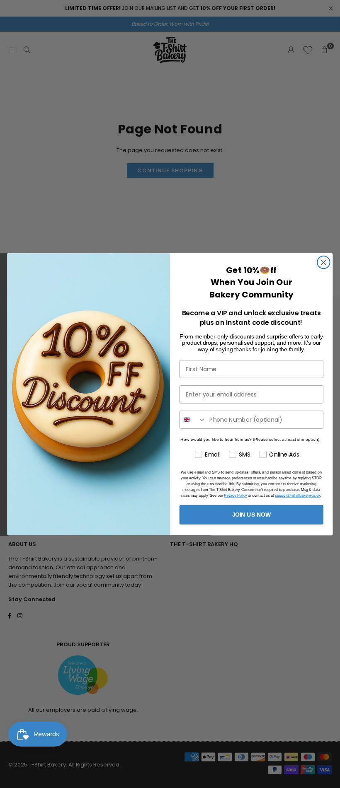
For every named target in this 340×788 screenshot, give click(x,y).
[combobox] (193, 419)
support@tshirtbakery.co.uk (297, 495)
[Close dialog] (323, 262)
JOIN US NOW (251, 514)
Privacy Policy (235, 495)
